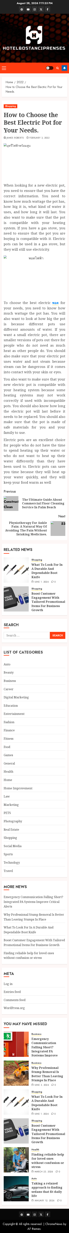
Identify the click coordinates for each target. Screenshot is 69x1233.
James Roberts (15, 138)
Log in (8, 984)
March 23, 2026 (44, 1171)
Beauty (9, 672)
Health (8, 772)
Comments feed (15, 1000)
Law (7, 796)
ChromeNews (53, 1224)
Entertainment (14, 714)
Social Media (13, 846)
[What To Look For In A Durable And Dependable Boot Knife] (16, 570)
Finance (9, 730)
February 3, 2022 (39, 138)
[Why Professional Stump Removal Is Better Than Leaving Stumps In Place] (16, 1073)
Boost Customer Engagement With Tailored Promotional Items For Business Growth (48, 601)
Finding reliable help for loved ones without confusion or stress (47, 1160)
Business (10, 681)
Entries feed (12, 992)
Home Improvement (18, 788)
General (9, 763)
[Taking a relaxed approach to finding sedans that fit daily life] (16, 1188)
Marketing (11, 805)
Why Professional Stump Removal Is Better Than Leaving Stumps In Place (47, 1074)
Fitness (8, 739)
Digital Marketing (16, 697)
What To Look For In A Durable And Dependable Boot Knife (47, 571)
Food (7, 747)
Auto (7, 664)
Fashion (9, 722)
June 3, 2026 (42, 1085)
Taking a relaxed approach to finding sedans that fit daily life (46, 1189)
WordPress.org (14, 1008)
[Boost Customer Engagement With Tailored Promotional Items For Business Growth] (16, 598)
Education (11, 706)
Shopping (10, 106)
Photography (13, 821)
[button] (4, 68)
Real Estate (11, 829)
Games (8, 755)
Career (8, 689)
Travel (8, 871)
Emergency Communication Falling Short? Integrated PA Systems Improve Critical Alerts (33, 901)
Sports (8, 854)
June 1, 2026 (42, 582)
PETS (7, 813)
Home (8, 780)
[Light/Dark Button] (49, 68)
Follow (64, 68)
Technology (12, 862)
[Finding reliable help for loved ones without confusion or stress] (16, 1159)
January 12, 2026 (45, 1200)
